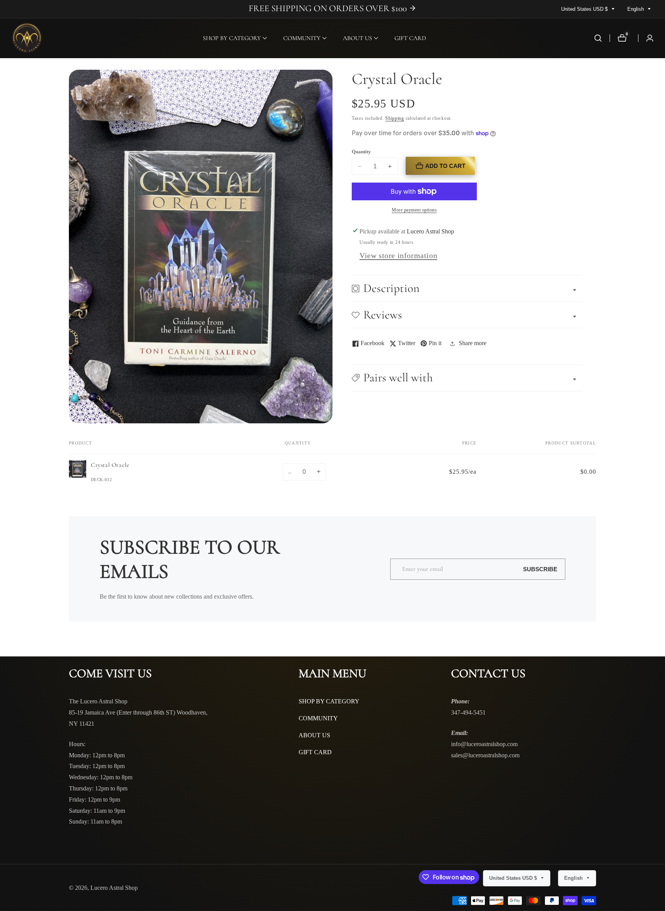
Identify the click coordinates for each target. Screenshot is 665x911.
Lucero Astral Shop (114, 888)
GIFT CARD (410, 38)
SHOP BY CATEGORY (329, 701)
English (636, 9)
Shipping (394, 118)
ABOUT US (314, 735)
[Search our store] (598, 38)
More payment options (414, 210)
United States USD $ (585, 9)
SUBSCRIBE (540, 569)
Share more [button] (472, 343)
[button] (232, 38)
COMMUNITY (318, 718)
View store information (398, 255)
